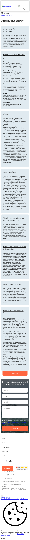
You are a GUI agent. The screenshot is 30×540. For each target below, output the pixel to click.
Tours (3, 438)
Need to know (6, 447)
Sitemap (23, 481)
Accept (3, 538)
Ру (20, 9)
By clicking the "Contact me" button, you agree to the (14, 422)
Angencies (5, 451)
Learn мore (15, 373)
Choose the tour (8, 15)
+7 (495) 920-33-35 (8, 471)
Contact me (15, 428)
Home (2, 15)
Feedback (5, 443)
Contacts (4, 456)
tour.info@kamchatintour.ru (10, 475)
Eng (24, 9)
